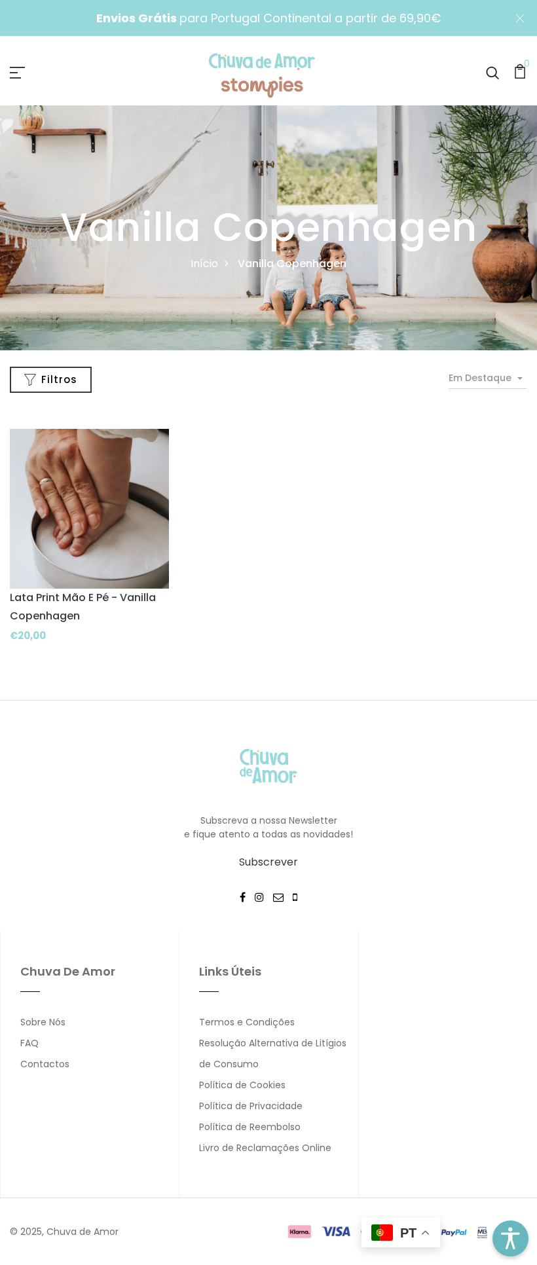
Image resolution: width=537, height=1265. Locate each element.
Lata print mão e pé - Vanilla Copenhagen (83, 606)
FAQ (29, 1043)
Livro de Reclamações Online (265, 1147)
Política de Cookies (242, 1084)
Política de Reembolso (250, 1126)
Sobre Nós (42, 1022)
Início (204, 263)
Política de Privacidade (251, 1105)
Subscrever (268, 862)
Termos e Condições (247, 1022)
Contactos (44, 1064)
